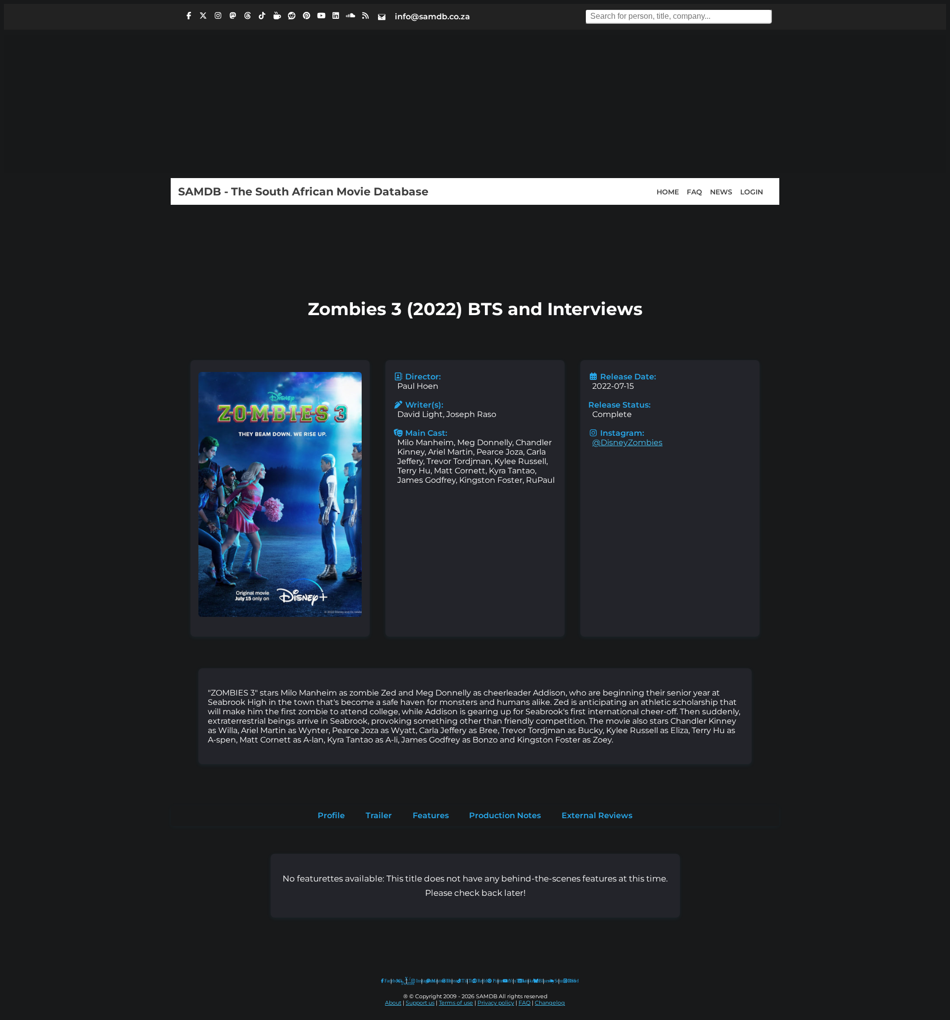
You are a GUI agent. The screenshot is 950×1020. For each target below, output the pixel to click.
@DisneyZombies (627, 442)
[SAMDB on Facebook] (188, 16)
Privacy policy (495, 1003)
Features (431, 815)
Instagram (416, 981)
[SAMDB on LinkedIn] (336, 16)
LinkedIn (522, 981)
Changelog (550, 1003)
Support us (420, 1003)
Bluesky (536, 981)
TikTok (462, 981)
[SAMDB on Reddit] (292, 16)
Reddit (477, 981)
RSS (569, 981)
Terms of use (456, 1003)
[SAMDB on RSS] (365, 16)
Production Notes (505, 815)
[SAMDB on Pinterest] (306, 16)
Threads (446, 981)
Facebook (385, 981)
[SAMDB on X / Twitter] (203, 16)
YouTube (505, 981)
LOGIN (751, 191)
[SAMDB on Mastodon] (232, 16)
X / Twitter (401, 981)
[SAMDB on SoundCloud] (351, 16)
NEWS (721, 191)
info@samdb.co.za (432, 16)
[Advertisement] (475, 104)
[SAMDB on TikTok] (262, 16)
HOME (668, 191)
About (393, 1003)
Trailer (379, 815)
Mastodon (431, 981)
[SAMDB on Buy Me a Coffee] (277, 16)
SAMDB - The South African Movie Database (303, 191)
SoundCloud (551, 981)
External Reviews (597, 815)
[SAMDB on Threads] (247, 16)
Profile (331, 815)
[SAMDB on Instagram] (218, 16)
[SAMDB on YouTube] (321, 16)
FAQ (694, 191)
